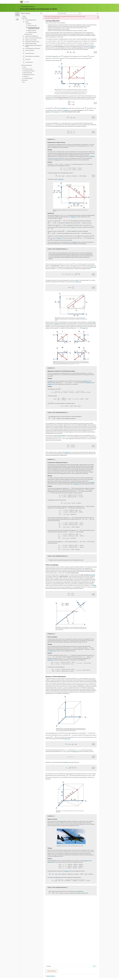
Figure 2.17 (61, 179)
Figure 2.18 (93, 267)
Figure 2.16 (92, 46)
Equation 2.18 (52, 650)
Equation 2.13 (76, 751)
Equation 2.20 (51, 862)
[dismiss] (97, 17)
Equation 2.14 (74, 216)
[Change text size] (97, 13)
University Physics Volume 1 (28, 6)
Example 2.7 (80, 891)
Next (94, 966)
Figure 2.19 (84, 328)
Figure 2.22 (67, 738)
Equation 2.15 (89, 382)
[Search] (79, 13)
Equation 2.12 (58, 159)
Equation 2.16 (57, 323)
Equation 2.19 (67, 871)
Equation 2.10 (49, 111)
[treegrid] (31, 49)
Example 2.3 (51, 381)
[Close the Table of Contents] (41, 13)
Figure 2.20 (92, 574)
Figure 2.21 (80, 684)
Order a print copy (51, 970)
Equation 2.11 (65, 108)
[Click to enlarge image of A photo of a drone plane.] (71, 836)
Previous (49, 966)
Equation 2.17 (68, 452)
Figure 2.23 (63, 821)
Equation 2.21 (59, 877)
